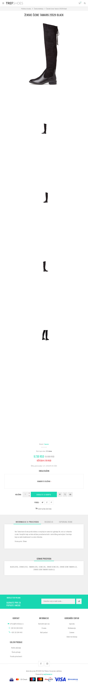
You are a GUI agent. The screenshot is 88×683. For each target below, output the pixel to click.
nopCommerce (47, 674)
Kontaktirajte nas (44, 623)
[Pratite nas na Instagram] (47, 663)
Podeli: (36, 502)
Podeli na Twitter (43, 502)
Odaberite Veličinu (44, 481)
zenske (21, 567)
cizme (41, 567)
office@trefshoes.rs (17, 623)
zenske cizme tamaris (67, 567)
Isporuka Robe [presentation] (65, 522)
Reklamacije (72, 628)
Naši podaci (44, 632)
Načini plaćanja (16, 647)
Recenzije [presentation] (49, 522)
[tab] (27, 522)
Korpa (80, 2)
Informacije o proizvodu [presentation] (27, 522)
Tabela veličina (44, 470)
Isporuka (72, 623)
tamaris (31, 567)
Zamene (71, 632)
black (12, 567)
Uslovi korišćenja (72, 636)
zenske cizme (51, 567)
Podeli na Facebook (47, 502)
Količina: (18, 494)
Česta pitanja (16, 652)
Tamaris (46, 444)
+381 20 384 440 (16, 632)
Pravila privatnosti (16, 656)
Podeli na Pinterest (51, 502)
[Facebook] (40, 663)
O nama (44, 628)
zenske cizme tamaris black (42, 569)
